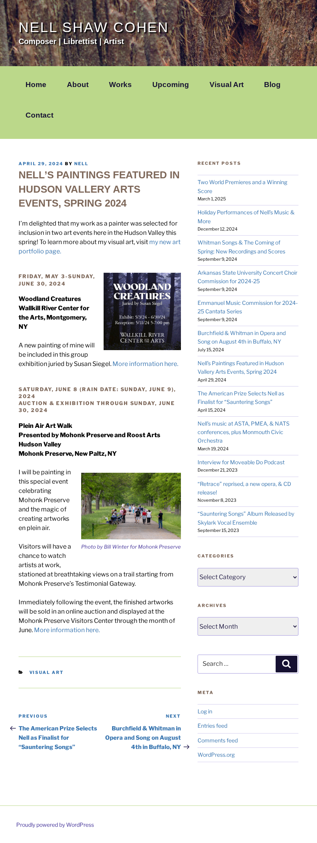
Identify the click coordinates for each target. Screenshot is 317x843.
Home (36, 84)
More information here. (145, 364)
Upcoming (170, 84)
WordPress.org (216, 754)
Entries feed (212, 725)
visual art (46, 672)
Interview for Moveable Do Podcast (241, 462)
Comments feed (218, 740)
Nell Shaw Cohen (94, 27)
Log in (205, 711)
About (78, 84)
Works (120, 84)
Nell (81, 163)
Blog (272, 84)
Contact (39, 115)
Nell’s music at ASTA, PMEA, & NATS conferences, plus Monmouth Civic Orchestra (244, 432)
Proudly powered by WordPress (55, 824)
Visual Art (227, 84)
